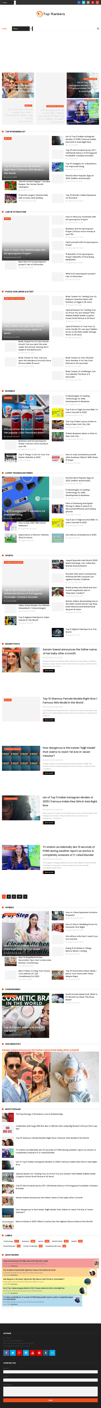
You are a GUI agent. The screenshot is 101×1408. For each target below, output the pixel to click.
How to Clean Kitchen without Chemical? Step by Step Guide (22, 947)
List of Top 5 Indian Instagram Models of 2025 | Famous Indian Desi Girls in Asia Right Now (83, 87)
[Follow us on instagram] (26, 1353)
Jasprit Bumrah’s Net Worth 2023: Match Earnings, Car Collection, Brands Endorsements (82, 563)
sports (40, 1241)
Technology (10, 480)
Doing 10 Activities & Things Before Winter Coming (78, 949)
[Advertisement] (50, 50)
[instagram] (88, 2)
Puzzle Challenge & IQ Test (19, 291)
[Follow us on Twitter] (13, 1353)
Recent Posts (12, 643)
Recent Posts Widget (8, 1308)
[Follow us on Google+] (19, 1353)
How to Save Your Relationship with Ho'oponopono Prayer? (25, 251)
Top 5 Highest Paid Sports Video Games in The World (34, 618)
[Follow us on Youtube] (33, 1353)
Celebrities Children (23, 82)
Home (4, 29)
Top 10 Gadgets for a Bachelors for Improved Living (24, 512)
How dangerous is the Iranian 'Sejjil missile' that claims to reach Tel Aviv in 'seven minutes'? (51, 114)
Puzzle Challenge (30, 1246)
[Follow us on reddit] (52, 1353)
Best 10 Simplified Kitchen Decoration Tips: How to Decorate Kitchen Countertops (35, 960)
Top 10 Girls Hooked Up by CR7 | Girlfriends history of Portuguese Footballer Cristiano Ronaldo (23, 593)
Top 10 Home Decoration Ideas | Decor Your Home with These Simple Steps (81, 974)
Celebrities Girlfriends (13, 562)
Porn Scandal (90, 100)
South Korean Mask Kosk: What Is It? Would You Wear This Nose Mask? (81, 997)
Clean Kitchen (10, 914)
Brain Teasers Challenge (14, 298)
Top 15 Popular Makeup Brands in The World (23, 1029)
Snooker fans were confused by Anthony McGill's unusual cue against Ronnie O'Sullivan (81, 577)
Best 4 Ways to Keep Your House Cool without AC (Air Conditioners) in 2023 (34, 974)
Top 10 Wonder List (15, 131)
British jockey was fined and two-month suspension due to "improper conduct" (82, 590)
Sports (9, 555)
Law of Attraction (15, 211)
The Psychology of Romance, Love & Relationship (39, 1114)
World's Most (57, 1241)
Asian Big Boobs (90, 79)
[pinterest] (92, 2)
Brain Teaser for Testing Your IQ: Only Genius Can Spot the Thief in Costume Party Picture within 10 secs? (24, 328)
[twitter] (83, 2)
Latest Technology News (19, 473)
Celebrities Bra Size (53, 1246)
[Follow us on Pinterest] (39, 1353)
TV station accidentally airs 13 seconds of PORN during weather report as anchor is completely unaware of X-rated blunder (83, 110)
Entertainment (9, 1246)
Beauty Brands (10, 996)
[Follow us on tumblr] (46, 1353)
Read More (49, 671)
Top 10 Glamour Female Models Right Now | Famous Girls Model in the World (18, 113)
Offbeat (9, 907)
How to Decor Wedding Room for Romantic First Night (81, 925)
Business (10, 391)
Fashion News (12, 989)
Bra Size (28, 106)
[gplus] (97, 2)
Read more (14, 1266)
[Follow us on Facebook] (6, 1353)
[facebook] (79, 2)
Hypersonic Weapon (55, 106)
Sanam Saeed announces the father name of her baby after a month (18, 88)
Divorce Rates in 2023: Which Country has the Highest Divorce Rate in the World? (54, 1221)
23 (19, 896)
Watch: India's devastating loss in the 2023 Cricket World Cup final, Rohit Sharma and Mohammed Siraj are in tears (82, 605)
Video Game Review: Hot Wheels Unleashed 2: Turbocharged (34, 606)
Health (7, 219)
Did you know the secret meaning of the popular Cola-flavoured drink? (25, 430)
